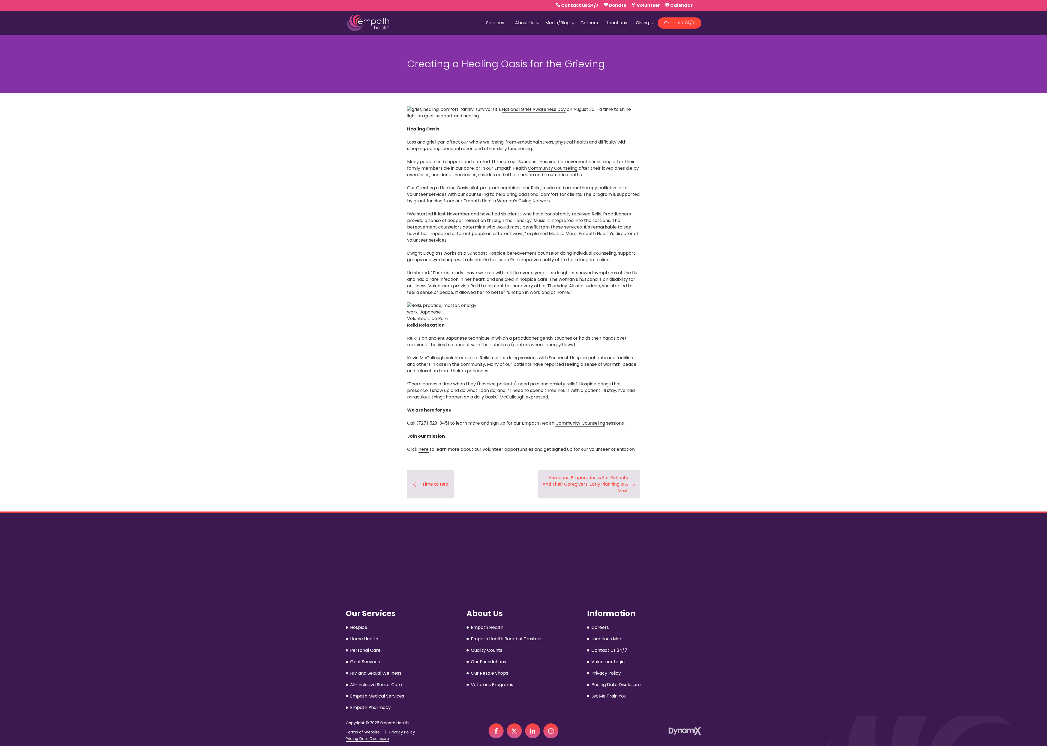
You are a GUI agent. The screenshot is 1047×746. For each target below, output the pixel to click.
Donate (617, 5)
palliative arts (612, 188)
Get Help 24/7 (679, 23)
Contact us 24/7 (579, 5)
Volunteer (648, 5)
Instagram (550, 730)
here (424, 449)
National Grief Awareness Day (534, 109)
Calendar (681, 5)
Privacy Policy (402, 732)
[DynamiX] (685, 731)
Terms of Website (363, 732)
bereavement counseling (585, 162)
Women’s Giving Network (524, 201)
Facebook (496, 730)
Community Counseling (552, 168)
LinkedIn (532, 730)
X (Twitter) (514, 730)
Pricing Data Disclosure (367, 738)
